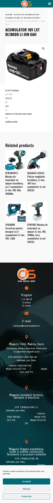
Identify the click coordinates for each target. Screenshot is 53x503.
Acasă (8, 14)
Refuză (26, 489)
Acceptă (26, 481)
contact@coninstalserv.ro (26, 325)
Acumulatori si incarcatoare (22, 18)
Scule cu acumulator (26, 14)
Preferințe (26, 496)
